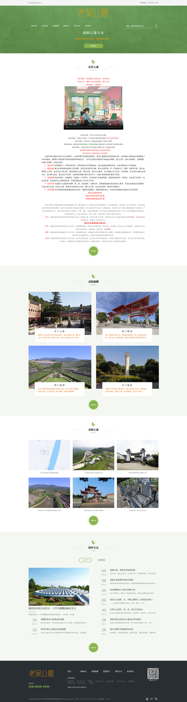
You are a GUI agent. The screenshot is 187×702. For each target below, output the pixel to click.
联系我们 (88, 26)
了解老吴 (82, 671)
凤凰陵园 (71, 681)
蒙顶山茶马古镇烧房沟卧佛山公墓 (49, 510)
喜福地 (90, 681)
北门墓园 (127, 385)
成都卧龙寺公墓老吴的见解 (52, 619)
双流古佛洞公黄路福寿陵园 (49, 473)
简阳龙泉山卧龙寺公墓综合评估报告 (125, 619)
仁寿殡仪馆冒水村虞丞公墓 (93, 473)
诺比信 (108, 699)
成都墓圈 (56, 26)
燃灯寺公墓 (80, 681)
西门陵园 (59, 385)
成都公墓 (34, 26)
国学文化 (77, 26)
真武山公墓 (121, 681)
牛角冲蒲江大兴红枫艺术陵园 (93, 510)
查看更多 (93, 46)
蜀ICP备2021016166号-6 (89, 699)
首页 (69, 671)
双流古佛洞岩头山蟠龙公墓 (138, 473)
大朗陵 (91, 683)
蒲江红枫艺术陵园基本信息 (121, 629)
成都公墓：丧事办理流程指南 (122, 570)
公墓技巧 (85, 560)
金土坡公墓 (82, 683)
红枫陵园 (131, 681)
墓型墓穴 (66, 26)
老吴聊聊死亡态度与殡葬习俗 (122, 590)
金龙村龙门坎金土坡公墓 (137, 510)
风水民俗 (101, 560)
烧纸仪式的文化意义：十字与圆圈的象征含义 (52, 608)
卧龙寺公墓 (71, 683)
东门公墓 (59, 331)
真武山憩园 (110, 681)
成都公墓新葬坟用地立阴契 (121, 580)
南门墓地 (127, 331)
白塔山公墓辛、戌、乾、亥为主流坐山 (126, 609)
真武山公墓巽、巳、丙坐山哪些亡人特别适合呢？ (131, 600)
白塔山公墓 (99, 681)
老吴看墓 (45, 26)
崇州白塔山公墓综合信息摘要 (53, 629)
